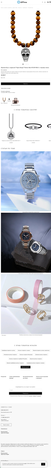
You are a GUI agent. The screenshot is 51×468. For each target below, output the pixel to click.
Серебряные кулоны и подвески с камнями (35, 363)
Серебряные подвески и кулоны (8, 350)
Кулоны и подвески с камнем (24, 350)
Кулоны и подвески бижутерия (26, 354)
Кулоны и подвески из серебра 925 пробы (18, 358)
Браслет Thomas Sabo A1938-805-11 (33, 140)
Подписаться (25, 393)
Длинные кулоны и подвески (41, 354)
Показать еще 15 (25, 367)
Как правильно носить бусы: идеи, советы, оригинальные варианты (31, 273)
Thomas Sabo (15, 7)
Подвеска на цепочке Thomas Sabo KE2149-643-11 (11, 140)
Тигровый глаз (30, 7)
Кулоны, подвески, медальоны (6, 7)
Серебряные (25, 7)
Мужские (20, 7)
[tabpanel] (25, 36)
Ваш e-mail (3, 77)
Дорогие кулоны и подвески (36, 358)
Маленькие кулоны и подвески (10, 354)
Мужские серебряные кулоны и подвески (15, 363)
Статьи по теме (8, 148)
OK (43, 464)
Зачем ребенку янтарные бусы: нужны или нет (30, 212)
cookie (25, 463)
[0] (47, 2)
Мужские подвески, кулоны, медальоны (41, 350)
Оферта (2, 451)
